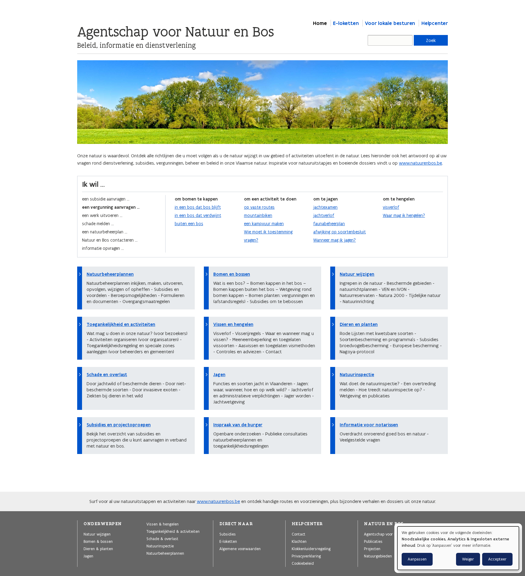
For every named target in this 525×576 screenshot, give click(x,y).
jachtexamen (325, 207)
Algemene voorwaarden (240, 548)
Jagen (219, 375)
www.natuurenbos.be (420, 163)
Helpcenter (434, 23)
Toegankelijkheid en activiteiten (121, 324)
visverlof (391, 207)
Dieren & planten (98, 548)
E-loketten (346, 23)
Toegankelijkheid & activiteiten (173, 531)
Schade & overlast (162, 538)
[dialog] (458, 548)
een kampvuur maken (264, 223)
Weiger (468, 559)
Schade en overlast (107, 375)
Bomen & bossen (98, 541)
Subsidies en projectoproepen (119, 425)
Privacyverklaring (306, 555)
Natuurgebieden (378, 555)
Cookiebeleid (303, 563)
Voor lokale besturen (390, 23)
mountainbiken (258, 215)
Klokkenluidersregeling (311, 548)
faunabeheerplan (329, 223)
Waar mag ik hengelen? (404, 215)
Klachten (299, 541)
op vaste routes (259, 207)
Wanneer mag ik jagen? (334, 240)
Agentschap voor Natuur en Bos (391, 534)
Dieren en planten (359, 324)
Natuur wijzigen (357, 274)
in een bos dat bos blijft (198, 207)
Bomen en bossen (231, 274)
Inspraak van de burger (237, 425)
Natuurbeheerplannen (110, 274)
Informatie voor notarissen (369, 425)
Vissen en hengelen (233, 324)
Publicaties (373, 541)
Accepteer (497, 559)
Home (320, 23)
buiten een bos (189, 223)
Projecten (372, 548)
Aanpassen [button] (417, 559)
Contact (298, 534)
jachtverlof (323, 215)
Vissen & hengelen (162, 524)
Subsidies (227, 534)
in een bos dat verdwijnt (198, 215)
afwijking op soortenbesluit (339, 232)
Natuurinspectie (357, 375)
